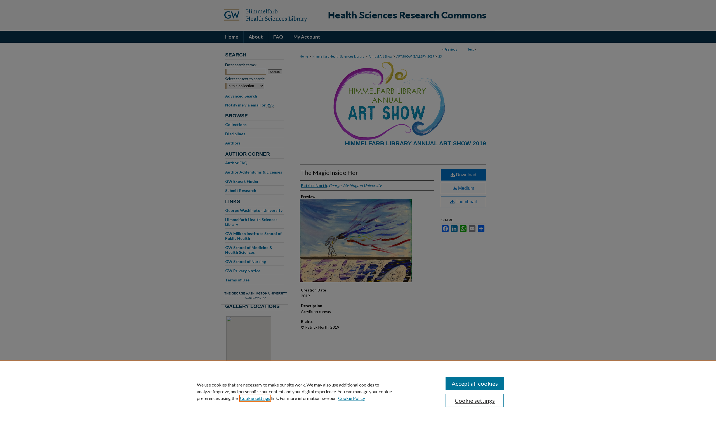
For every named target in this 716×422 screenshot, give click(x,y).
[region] (358, 391)
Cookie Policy (351, 398)
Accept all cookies (475, 383)
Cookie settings (255, 398)
